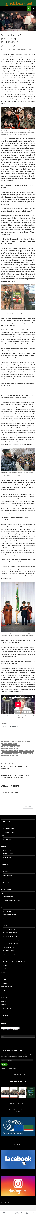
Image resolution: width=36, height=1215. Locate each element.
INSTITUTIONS (5, 864)
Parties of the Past (8, 911)
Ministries (6, 882)
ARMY (2, 893)
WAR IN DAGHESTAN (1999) (10, 933)
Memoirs (5, 965)
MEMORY (3, 972)
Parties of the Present (9, 915)
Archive (3, 846)
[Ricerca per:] (18, 1036)
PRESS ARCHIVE (7, 861)
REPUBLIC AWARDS (6, 889)
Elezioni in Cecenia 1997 (22, 741)
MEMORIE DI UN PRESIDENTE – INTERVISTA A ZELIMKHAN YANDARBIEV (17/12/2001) (17, 775)
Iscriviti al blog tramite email (12, 1050)
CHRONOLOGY (5, 918)
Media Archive (7, 857)
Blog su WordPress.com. (7, 1202)
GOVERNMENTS (7, 875)
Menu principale (33, 8)
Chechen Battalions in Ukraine (12, 825)
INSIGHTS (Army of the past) (13, 900)
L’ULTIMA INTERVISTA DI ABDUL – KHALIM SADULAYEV (14, 766)
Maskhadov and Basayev (10, 750)
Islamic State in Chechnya (10, 748)
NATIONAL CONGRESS (9, 868)
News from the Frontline (11, 828)
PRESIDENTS (6, 871)
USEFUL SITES (4, 1012)
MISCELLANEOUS (7, 1008)
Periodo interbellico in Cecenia (12, 753)
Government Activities (8, 843)
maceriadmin (17, 49)
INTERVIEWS (4, 997)
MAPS (4, 969)
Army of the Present (9, 904)
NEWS (2, 835)
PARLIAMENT (6, 879)
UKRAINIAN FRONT (6, 821)
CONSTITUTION (7, 850)
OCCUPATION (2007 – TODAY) (11, 940)
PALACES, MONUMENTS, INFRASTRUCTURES (14, 961)
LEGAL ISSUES (6, 958)
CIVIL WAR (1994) (7, 925)
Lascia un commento (27, 49)
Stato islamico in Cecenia (10, 755)
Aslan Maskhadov (8, 741)
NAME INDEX (4, 1015)
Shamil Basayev (28, 753)
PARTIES (3, 907)
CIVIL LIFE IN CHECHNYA (9, 951)
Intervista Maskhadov (9, 743)
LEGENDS (3, 990)
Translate (15, 1029)
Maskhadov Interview (26, 750)
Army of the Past (8, 897)
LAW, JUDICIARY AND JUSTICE (10, 954)
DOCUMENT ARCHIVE (8, 853)
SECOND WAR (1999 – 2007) (10, 936)
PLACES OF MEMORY (6, 986)
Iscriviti (4, 1064)
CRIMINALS (6, 979)
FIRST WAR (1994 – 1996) (9, 929)
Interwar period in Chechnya (11, 746)
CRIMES (5, 983)
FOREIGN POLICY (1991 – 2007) (11, 943)
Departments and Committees (12, 886)
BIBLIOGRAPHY (5, 1001)
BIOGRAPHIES (4, 994)
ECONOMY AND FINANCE (10, 947)
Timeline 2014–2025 (8, 832)
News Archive (7, 839)
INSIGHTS (3, 1004)
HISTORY (3, 922)
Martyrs (5, 976)
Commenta (28, 807)
